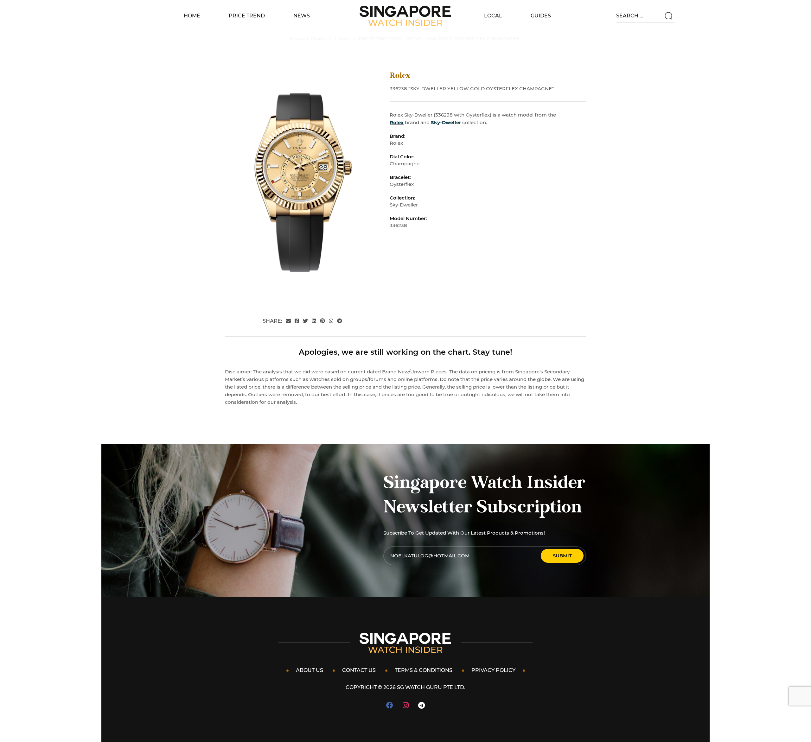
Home (192, 16)
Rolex (397, 122)
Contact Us (359, 670)
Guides (541, 16)
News (301, 16)
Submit (562, 556)
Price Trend (247, 16)
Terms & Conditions (423, 670)
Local (493, 16)
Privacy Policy (493, 670)
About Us (309, 670)
